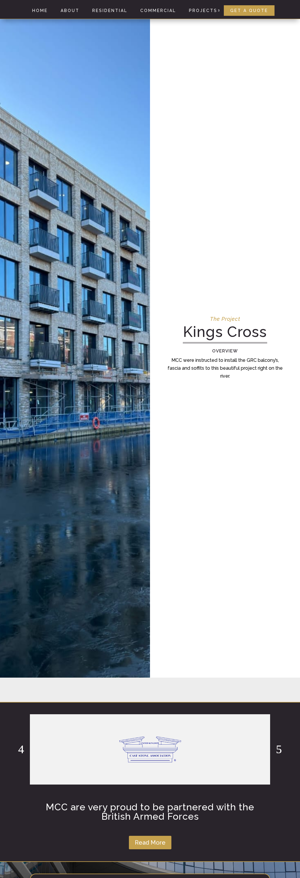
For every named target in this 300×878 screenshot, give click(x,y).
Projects (203, 10)
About (70, 10)
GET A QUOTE (249, 10)
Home (40, 10)
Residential (109, 10)
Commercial (158, 10)
